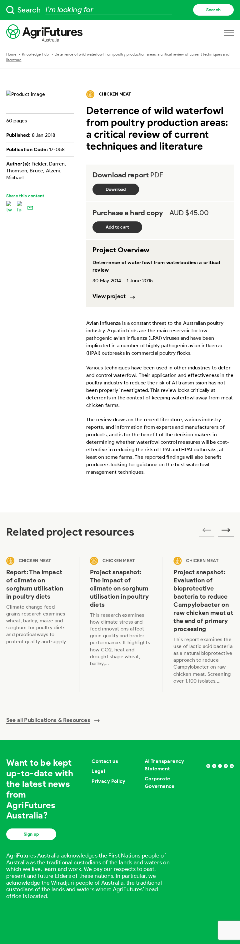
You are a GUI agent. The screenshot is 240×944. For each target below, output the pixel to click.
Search (213, 9)
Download (116, 189)
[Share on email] (30, 207)
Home (11, 54)
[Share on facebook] (19, 207)
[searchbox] (120, 10)
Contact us (105, 761)
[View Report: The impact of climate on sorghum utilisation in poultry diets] (37, 624)
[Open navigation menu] (229, 33)
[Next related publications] (226, 532)
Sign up (31, 834)
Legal (98, 771)
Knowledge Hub (35, 54)
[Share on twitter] (9, 207)
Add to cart (117, 227)
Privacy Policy (109, 781)
